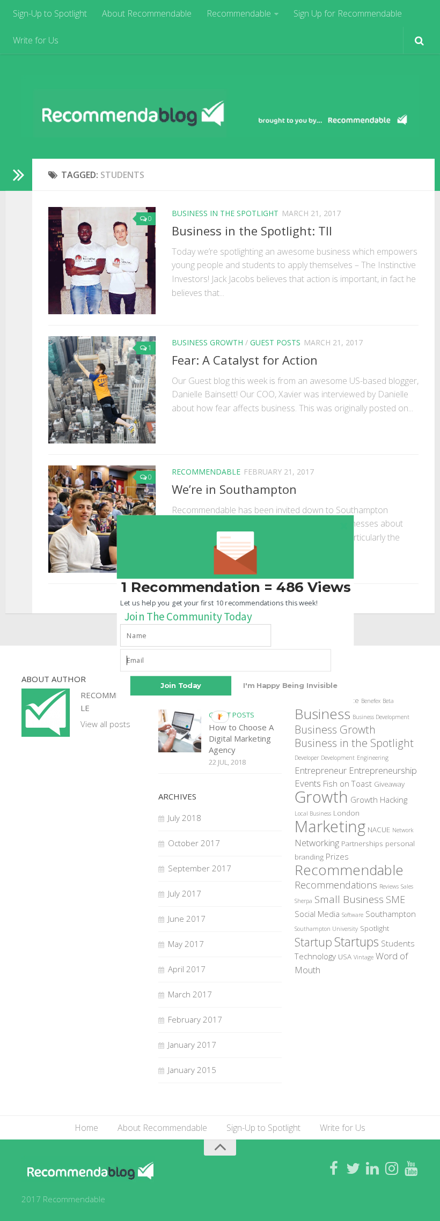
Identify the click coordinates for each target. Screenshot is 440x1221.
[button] (236, 587)
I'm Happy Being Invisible (290, 685)
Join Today (180, 685)
